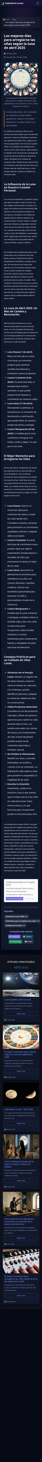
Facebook (15, 936)
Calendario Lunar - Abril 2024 (19, 1109)
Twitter (28, 936)
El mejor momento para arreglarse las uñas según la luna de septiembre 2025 (21, 1279)
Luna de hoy (29, 899)
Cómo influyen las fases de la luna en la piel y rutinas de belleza (19, 1164)
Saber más (21, 1014)
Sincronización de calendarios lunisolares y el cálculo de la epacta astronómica (19, 1221)
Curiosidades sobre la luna (18, 999)
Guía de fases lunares (14, 899)
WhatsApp (16, 941)
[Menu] (38, 3)
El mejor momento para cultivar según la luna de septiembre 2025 (20, 1054)
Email (29, 941)
